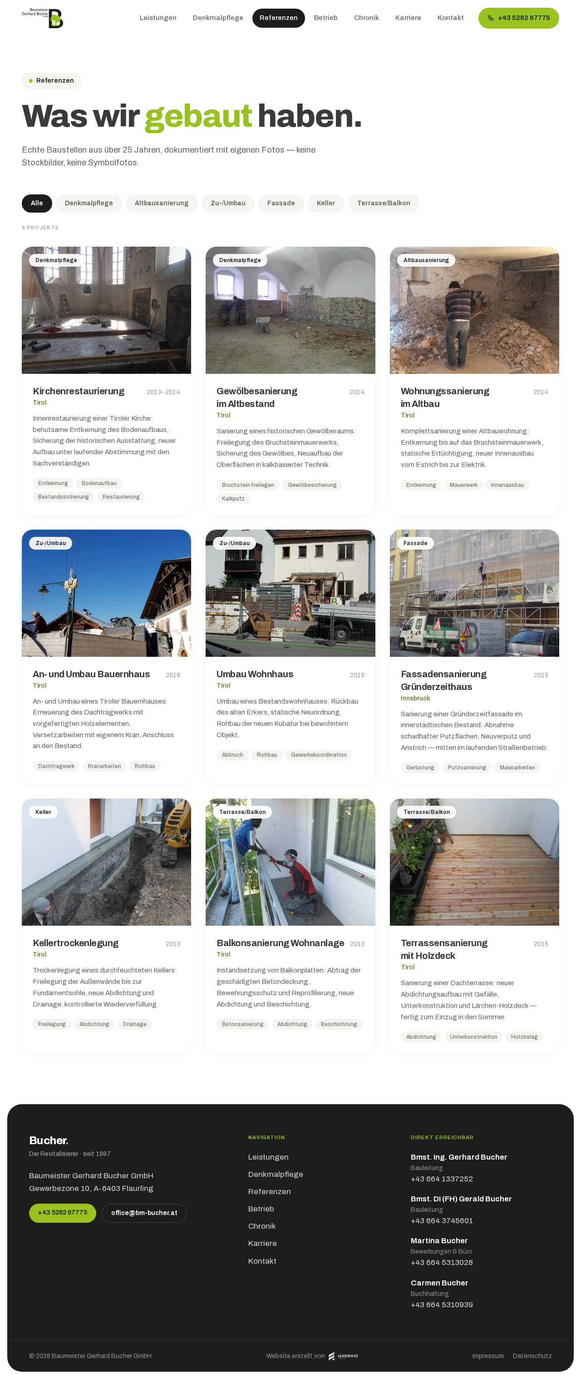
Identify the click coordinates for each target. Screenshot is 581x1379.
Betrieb (326, 17)
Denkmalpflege (218, 17)
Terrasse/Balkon (383, 203)
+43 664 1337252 (442, 1179)
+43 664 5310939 (442, 1304)
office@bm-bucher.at (144, 1213)
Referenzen (279, 17)
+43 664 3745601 (442, 1220)
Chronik (366, 17)
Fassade (281, 203)
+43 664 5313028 (442, 1262)
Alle (37, 203)
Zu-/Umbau (228, 203)
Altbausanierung (162, 203)
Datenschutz (532, 1356)
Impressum (488, 1356)
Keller (326, 203)
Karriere (408, 17)
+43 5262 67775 (524, 17)
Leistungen (158, 17)
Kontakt (451, 17)
